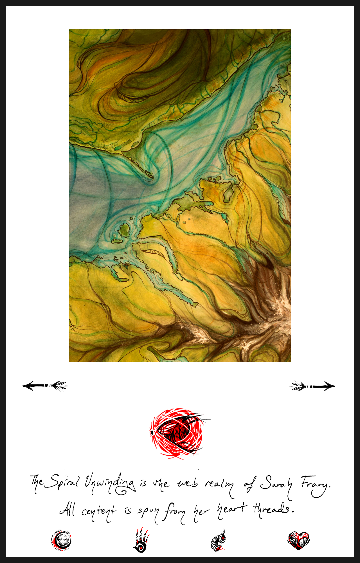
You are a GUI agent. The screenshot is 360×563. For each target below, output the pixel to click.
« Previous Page (53, 392)
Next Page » (319, 392)
